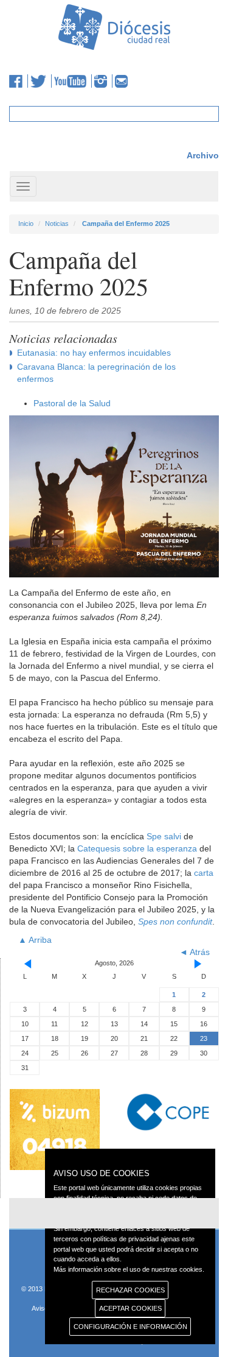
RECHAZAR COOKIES (130, 1290)
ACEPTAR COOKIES (130, 1308)
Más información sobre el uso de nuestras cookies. (129, 1269)
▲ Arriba (35, 940)
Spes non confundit (175, 921)
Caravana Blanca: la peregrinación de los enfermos (96, 373)
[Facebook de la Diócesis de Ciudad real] (18, 81)
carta (203, 873)
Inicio (25, 223)
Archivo (203, 155)
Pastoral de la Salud (72, 403)
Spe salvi (164, 836)
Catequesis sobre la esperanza (137, 848)
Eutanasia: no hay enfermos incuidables (94, 353)
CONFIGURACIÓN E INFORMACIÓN (130, 1326)
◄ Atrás (194, 952)
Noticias (57, 223)
